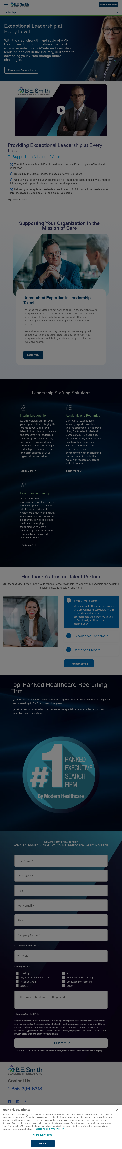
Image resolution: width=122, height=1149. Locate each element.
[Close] (117, 1109)
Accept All (43, 1143)
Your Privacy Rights (42, 1135)
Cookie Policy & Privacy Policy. (50, 1128)
